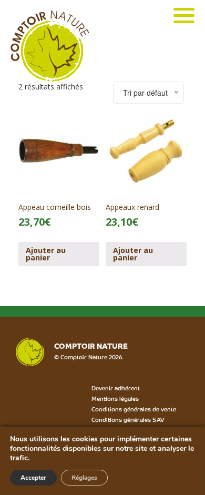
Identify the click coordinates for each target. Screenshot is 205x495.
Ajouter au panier (46, 253)
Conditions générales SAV (128, 419)
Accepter (33, 477)
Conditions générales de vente (133, 408)
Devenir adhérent (115, 387)
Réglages (84, 477)
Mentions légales (115, 398)
